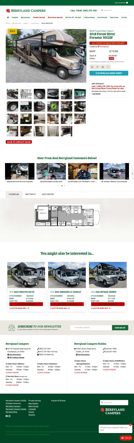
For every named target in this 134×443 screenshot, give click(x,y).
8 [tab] (39, 86)
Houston (31, 415)
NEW (92, 31)
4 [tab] (32, 86)
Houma (31, 412)
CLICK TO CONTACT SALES (19, 142)
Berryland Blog (11, 412)
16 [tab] (52, 86)
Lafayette (32, 409)
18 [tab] (56, 86)
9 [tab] (41, 86)
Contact (124, 17)
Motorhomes (25, 17)
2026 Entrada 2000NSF (104, 292)
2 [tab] (29, 86)
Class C (26, 23)
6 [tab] (36, 86)
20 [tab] (59, 86)
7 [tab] (37, 86)
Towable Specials (39, 17)
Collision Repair (89, 17)
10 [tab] (42, 86)
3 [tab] (31, 86)
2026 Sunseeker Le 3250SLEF (65, 292)
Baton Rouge (33, 406)
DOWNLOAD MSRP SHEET (109, 73)
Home (8, 23)
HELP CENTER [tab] (48, 194)
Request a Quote (26, 304)
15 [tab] (51, 86)
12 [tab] (46, 86)
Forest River (35, 23)
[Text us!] (126, 438)
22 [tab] (63, 86)
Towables (15, 17)
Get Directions (15, 355)
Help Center (114, 17)
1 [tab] (27, 86)
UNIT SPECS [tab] (30, 194)
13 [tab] (47, 86)
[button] (132, 173)
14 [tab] (49, 86)
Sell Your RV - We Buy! (73, 17)
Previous (7, 58)
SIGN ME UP (120, 327)
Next (84, 58)
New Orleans (33, 403)
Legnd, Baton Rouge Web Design (36, 426)
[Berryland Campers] (25, 11)
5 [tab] (34, 86)
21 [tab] (61, 86)
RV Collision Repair (16, 358)
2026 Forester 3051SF (22, 292)
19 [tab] (58, 86)
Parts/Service (102, 17)
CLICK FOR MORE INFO (18, 308)
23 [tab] (64, 86)
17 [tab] (54, 86)
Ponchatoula (104, 47)
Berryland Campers (13, 406)
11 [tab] (44, 86)
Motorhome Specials (55, 17)
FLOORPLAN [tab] (14, 194)
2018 (93, 34)
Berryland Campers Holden (16, 409)
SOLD (12, 31)
